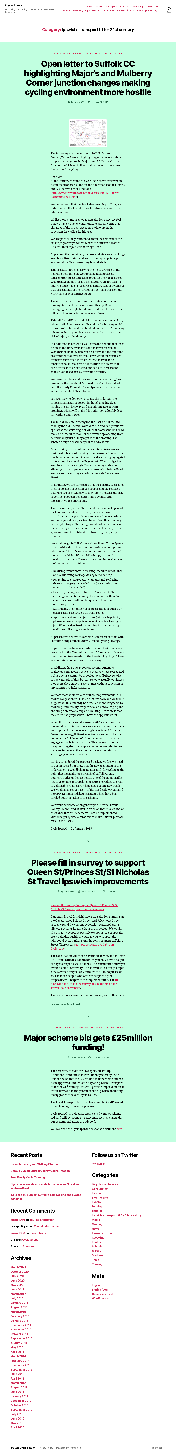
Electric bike (100, 1197)
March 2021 (18, 1267)
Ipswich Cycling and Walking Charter (34, 1164)
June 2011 (17, 1391)
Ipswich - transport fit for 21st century (97, 54)
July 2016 (17, 1298)
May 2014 (17, 1347)
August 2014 (19, 1343)
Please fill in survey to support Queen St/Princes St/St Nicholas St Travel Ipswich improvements (88, 872)
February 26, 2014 (90, 891)
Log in (96, 1285)
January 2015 (19, 1320)
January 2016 (19, 1302)
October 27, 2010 (100, 1057)
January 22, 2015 (100, 102)
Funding (97, 1206)
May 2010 (17, 1423)
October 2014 (19, 1334)
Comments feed (102, 1294)
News (90, 6)
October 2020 (20, 1271)
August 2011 (19, 1387)
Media (96, 1219)
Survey (96, 1251)
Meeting (97, 1224)
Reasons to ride (102, 1233)
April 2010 (17, 1427)
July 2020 (17, 1276)
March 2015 (18, 1311)
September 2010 (21, 1409)
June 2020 (18, 1280)
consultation (60, 1004)
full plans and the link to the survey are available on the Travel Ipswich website (85, 984)
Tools (95, 1260)
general (58, 1028)
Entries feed (100, 1289)
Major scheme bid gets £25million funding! (88, 1042)
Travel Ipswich (73, 1004)
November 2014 (21, 1329)
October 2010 (19, 1405)
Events (151, 6)
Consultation (62, 54)
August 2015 (19, 1307)
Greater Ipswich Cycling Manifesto (81, 10)
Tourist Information (42, 1219)
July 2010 (17, 1414)
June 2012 (17, 1374)
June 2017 (17, 1289)
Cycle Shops (138, 6)
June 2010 (17, 1418)
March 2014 (18, 1356)
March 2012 (18, 1383)
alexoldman (79, 1057)
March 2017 (18, 1293)
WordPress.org (101, 1298)
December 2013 (21, 1365)
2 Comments (112, 891)
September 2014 (21, 1338)
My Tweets (99, 1163)
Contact (124, 6)
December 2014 (21, 1325)
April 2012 (17, 1378)
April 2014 (17, 1351)
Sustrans (97, 1255)
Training (97, 1264)
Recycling (98, 1237)
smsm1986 (79, 102)
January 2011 (19, 1396)
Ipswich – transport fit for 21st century (116, 1215)
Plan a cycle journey (147, 10)
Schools (97, 1246)
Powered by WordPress (68, 1447)
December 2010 (21, 1400)
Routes (96, 1242)
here (119, 1129)
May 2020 (17, 1285)
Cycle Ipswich (14, 5)
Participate (111, 6)
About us (28, 1246)
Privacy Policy (45, 1447)
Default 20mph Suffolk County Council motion (40, 1171)
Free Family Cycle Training (28, 1177)
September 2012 (21, 1369)
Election (97, 1193)
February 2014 (20, 1360)
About (99, 6)
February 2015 (20, 1316)
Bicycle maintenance (105, 1184)
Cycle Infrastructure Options (116, 10)
